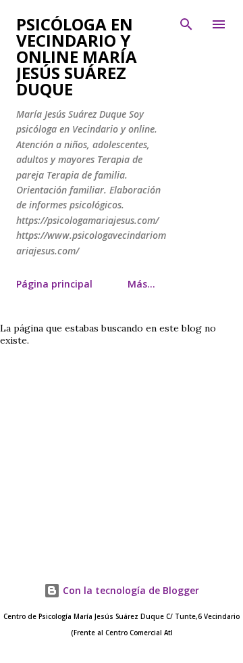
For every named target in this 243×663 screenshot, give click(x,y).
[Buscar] (186, 24)
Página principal (54, 283)
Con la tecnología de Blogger (129, 590)
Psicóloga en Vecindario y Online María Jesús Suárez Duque (76, 56)
